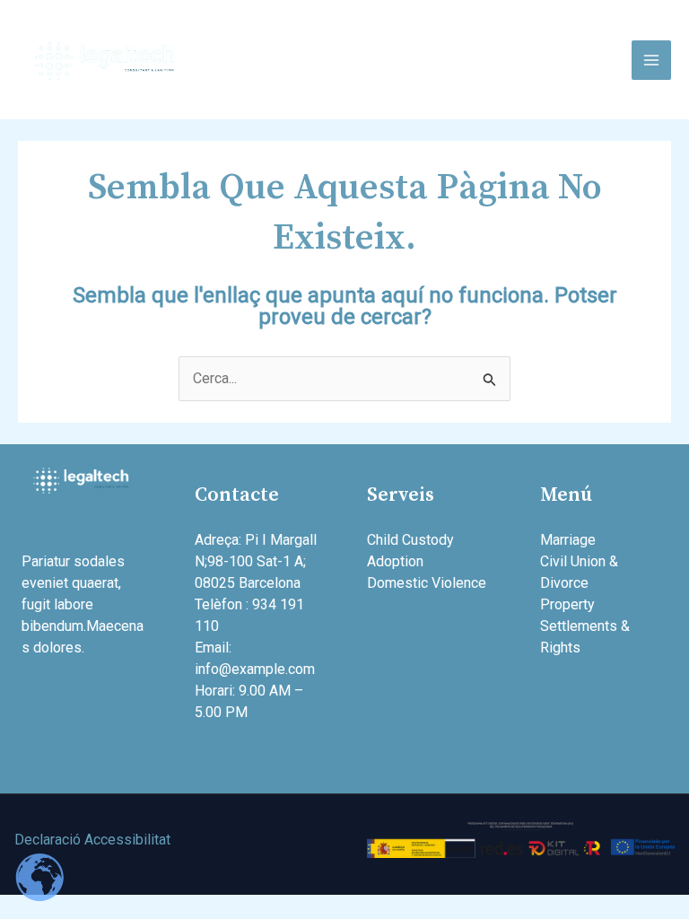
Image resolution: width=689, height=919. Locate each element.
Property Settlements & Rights (585, 626)
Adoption (395, 561)
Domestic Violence (426, 582)
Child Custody (410, 539)
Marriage (568, 539)
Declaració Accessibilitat (92, 839)
